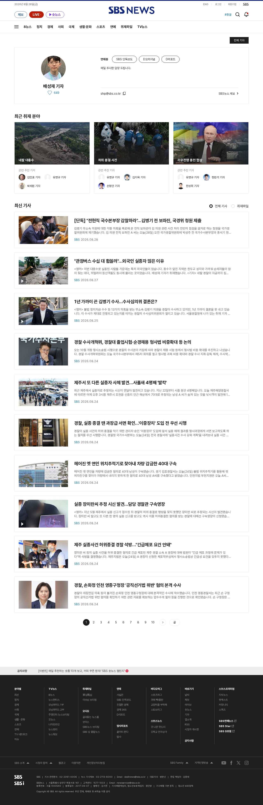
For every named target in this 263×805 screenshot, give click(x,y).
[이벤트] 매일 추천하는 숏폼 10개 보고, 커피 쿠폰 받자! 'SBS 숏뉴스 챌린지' (81, 670)
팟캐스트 (223, 699)
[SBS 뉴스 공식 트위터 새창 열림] (238, 763)
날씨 (187, 694)
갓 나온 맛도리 (158, 726)
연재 (119, 687)
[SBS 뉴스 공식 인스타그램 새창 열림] (246, 762)
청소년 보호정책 (185, 786)
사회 (61, 27)
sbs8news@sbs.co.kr (134, 777)
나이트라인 (54, 724)
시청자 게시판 (192, 729)
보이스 (86, 722)
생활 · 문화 (19, 719)
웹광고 (62, 762)
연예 (113, 27)
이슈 (16, 739)
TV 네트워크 (20, 734)
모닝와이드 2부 (56, 709)
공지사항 (189, 740)
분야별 (17, 687)
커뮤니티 (223, 704)
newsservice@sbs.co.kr (128, 783)
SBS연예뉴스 (226, 720)
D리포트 (121, 714)
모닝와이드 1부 (56, 704)
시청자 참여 (44, 763)
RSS (187, 724)
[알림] (246, 14)
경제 (50, 27)
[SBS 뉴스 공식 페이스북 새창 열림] (231, 762)
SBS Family (179, 763)
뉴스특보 (52, 734)
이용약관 (76, 762)
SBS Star (225, 725)
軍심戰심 (87, 694)
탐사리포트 (122, 724)
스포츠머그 (156, 694)
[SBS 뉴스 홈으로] (132, 10)
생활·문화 (85, 27)
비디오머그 (156, 687)
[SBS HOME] (246, 4)
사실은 (120, 694)
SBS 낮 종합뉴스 (91, 731)
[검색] (237, 14)
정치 (39, 27)
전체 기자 (239, 40)
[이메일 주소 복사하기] (125, 93)
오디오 (86, 710)
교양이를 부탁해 (159, 704)
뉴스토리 (52, 729)
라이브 (188, 704)
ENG (205, 4)
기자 (187, 714)
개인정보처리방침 (96, 762)
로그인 (218, 4)
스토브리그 (156, 709)
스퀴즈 (222, 709)
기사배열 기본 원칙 (165, 786)
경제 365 (122, 709)
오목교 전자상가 (159, 731)
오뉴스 (51, 719)
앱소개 (188, 719)
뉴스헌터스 (54, 699)
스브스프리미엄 (226, 687)
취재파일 (126, 27)
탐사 (119, 736)
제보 (187, 699)
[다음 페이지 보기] (162, 622)
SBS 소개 (21, 763)
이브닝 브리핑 (90, 699)
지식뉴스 (223, 694)
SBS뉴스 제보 (227, 93)
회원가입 (232, 4)
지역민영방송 (204, 763)
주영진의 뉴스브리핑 (58, 714)
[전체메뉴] (16, 27)
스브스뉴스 (156, 720)
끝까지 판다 (122, 731)
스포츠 (101, 27)
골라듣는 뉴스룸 (91, 717)
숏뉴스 (188, 709)
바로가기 (189, 687)
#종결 (228, 14)
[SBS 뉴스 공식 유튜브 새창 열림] (223, 763)
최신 (16, 694)
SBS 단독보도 (124, 699)
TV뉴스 (142, 27)
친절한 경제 (122, 704)
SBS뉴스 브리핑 (91, 726)
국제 (71, 27)
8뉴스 (28, 27)
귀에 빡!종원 (157, 699)
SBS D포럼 (225, 730)
